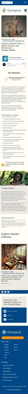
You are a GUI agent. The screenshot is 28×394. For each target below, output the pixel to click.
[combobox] (7, 2)
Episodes (6, 344)
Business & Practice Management (13, 41)
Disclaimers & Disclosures (14, 389)
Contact (16, 347)
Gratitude (6, 352)
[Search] (11, 2)
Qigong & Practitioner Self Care (10, 377)
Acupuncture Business (8, 365)
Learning (6, 350)
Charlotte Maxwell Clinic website (14, 220)
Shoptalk (6, 347)
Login (25, 2)
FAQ (5, 358)
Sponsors (16, 344)
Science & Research (7, 380)
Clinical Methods (7, 368)
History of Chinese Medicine (9, 374)
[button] (26, 10)
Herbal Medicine (7, 371)
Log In (15, 350)
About (5, 355)
